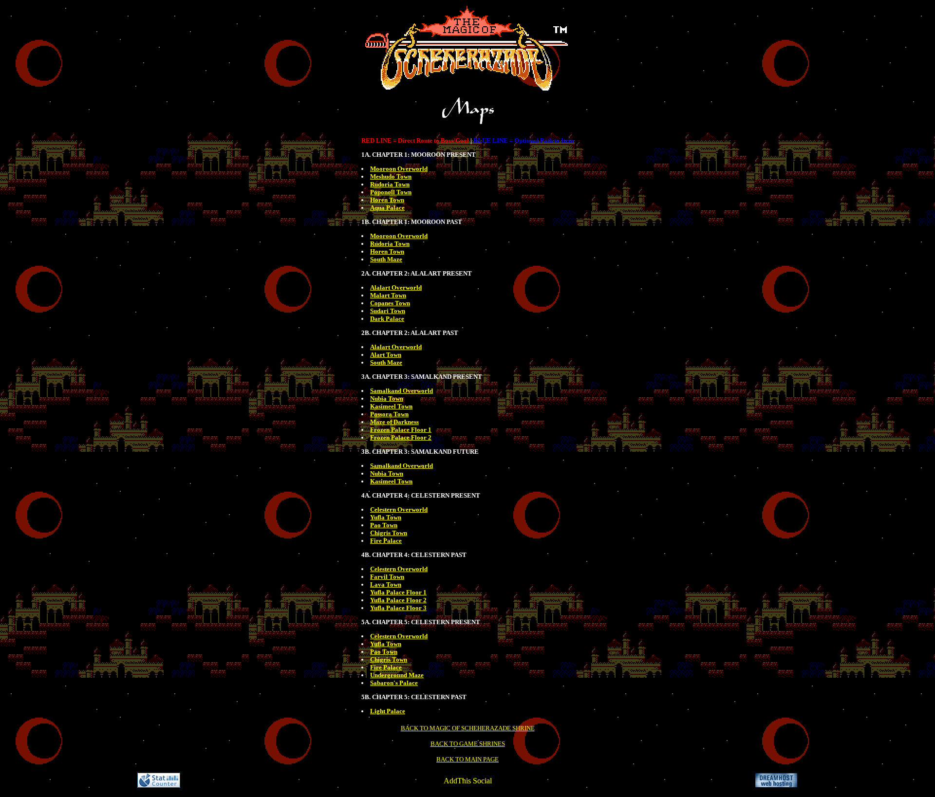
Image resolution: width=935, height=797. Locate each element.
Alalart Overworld (396, 287)
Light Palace (387, 711)
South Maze (386, 259)
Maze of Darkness (394, 422)
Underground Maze (397, 675)
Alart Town (385, 354)
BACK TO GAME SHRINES (467, 743)
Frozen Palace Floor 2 (400, 437)
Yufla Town (385, 517)
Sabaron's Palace (394, 682)
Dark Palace (387, 318)
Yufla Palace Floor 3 (398, 608)
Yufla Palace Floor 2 (398, 600)
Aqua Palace (387, 207)
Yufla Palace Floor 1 (398, 592)
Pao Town (383, 525)
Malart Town (388, 295)
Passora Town (389, 414)
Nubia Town (386, 398)
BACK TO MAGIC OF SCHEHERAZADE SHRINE (468, 728)
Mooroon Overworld (399, 168)
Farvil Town (387, 576)
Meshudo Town (390, 176)
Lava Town (385, 584)
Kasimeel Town (391, 406)
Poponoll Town (390, 192)
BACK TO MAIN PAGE (467, 759)
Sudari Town (387, 311)
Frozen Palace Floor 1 (400, 429)
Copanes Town (390, 303)
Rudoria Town (390, 184)
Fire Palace (386, 540)
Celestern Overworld (399, 509)
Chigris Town (388, 533)
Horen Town (387, 200)
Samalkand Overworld (401, 390)
